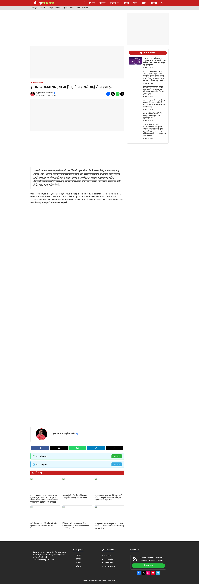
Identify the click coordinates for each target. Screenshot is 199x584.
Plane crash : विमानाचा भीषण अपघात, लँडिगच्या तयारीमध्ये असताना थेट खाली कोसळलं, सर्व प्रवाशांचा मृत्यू (154, 104)
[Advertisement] (77, 29)
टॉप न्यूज (92, 3)
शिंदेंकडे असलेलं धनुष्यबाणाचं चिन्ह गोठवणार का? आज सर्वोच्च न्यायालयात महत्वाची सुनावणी (75, 525)
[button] (162, 3)
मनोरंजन (154, 3)
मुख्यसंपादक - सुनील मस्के (45, 93)
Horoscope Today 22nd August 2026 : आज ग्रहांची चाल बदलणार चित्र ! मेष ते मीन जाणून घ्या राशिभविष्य (154, 62)
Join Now (117, 456)
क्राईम (144, 3)
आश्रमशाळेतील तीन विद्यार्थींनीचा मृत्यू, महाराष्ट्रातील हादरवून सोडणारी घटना (74, 496)
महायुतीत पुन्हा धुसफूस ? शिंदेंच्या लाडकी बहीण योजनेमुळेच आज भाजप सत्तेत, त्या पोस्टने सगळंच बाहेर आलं (108, 497)
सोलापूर (113, 3)
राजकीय (102, 3)
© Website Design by (90, 580)
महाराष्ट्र (126, 3)
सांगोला (57, 8)
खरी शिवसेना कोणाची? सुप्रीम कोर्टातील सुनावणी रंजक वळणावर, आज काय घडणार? (43, 525)
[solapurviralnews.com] (43, 3)
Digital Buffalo (101, 580)
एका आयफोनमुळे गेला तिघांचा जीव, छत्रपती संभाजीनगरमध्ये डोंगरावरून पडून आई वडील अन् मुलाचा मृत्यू (153, 90)
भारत (135, 3)
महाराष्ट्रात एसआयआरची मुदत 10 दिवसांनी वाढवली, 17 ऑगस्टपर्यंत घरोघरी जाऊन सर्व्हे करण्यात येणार (109, 526)
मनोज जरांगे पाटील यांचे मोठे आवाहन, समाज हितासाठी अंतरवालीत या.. (152, 115)
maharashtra (38, 82)
